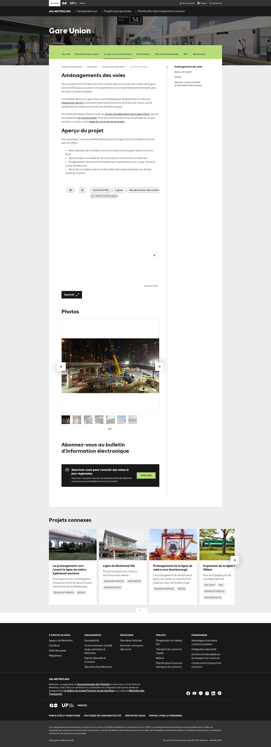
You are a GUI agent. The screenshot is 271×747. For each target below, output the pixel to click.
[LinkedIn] (213, 693)
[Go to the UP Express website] (73, 3)
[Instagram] (207, 693)
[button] (64, 3)
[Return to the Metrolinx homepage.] (60, 11)
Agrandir (69, 294)
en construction (87, 117)
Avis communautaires (166, 54)
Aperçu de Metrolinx (60, 640)
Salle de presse (57, 650)
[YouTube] (194, 693)
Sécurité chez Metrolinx (98, 666)
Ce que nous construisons (118, 54)
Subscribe (146, 475)
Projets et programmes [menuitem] (117, 11)
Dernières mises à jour (87, 54)
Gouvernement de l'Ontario (93, 684)
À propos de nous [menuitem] (87, 11)
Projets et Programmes (71, 67)
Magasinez (55, 655)
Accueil (66, 54)
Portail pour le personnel (166, 716)
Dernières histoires (131, 640)
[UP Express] (68, 705)
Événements (143, 54)
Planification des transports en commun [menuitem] (161, 11)
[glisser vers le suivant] (234, 560)
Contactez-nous (135, 716)
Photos (177, 77)
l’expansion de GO (72, 102)
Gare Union (92, 67)
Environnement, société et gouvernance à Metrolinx (98, 649)
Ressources (199, 54)
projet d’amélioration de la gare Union (127, 114)
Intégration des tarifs (203, 649)
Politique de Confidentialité (102, 716)
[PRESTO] (82, 705)
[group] (85, 11)
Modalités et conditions (64, 716)
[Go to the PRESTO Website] (82, 3)
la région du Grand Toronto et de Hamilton (89, 690)
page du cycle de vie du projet (106, 121)
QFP (185, 54)
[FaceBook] (188, 693)
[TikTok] (219, 693)
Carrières (54, 645)
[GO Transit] (53, 705)
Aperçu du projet (182, 72)
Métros (160, 658)
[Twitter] (200, 693)
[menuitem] (85, 11)
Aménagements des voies (188, 66)
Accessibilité (92, 640)
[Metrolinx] (59, 679)
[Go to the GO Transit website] (64, 3)
